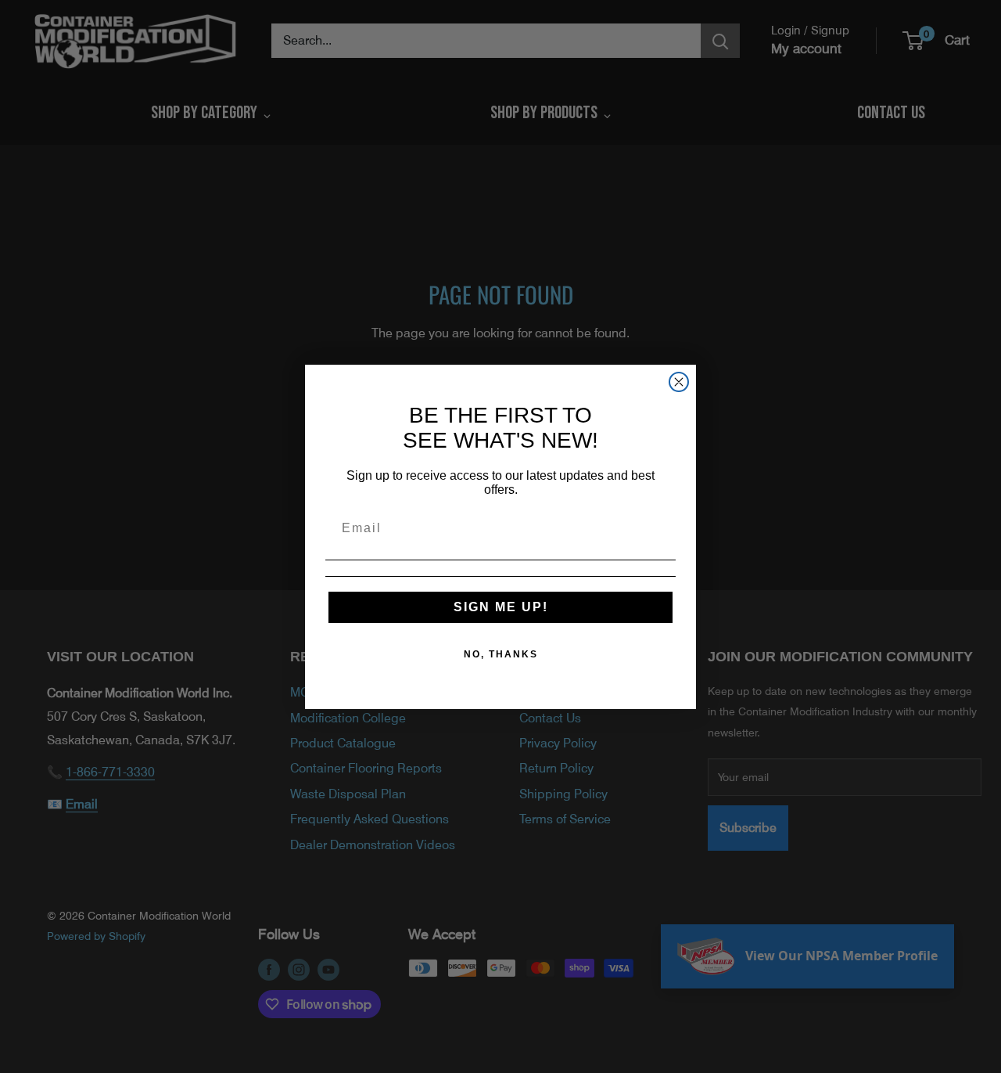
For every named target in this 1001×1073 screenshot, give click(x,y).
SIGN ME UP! (501, 607)
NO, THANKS (501, 654)
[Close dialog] (678, 382)
